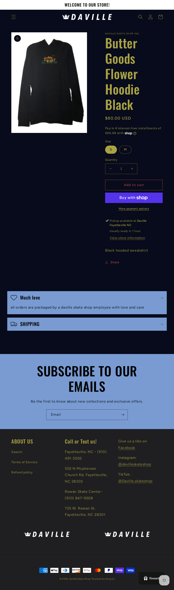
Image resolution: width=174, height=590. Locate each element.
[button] (14, 17)
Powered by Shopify (103, 578)
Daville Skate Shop (80, 578)
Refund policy (22, 472)
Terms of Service (24, 462)
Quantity (111, 159)
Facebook (126, 448)
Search (16, 452)
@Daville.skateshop (135, 481)
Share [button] (114, 262)
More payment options (134, 208)
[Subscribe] (123, 414)
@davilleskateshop (134, 464)
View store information (127, 238)
